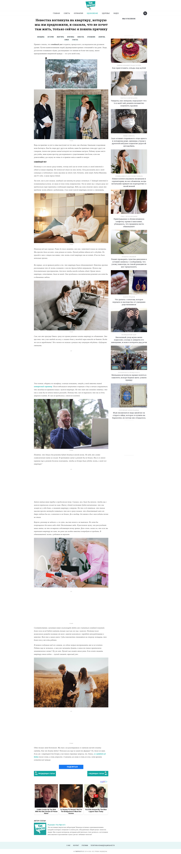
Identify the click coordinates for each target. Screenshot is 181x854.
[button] (46, 58)
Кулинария (78, 13)
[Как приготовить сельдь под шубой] (129, 51)
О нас (68, 845)
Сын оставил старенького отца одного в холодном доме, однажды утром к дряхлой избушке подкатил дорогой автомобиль (129, 142)
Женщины (40, 37)
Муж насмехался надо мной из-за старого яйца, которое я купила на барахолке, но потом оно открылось (129, 415)
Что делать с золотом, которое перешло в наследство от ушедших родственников (128, 302)
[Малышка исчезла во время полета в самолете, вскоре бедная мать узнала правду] (129, 358)
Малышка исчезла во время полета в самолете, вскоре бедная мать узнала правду (128, 377)
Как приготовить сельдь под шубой (129, 68)
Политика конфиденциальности (103, 845)
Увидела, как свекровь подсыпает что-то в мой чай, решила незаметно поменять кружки (129, 103)
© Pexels (71, 140)
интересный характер (43, 386)
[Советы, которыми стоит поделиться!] (90, 5)
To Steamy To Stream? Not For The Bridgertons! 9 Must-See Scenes (71, 811)
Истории (51, 37)
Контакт (76, 845)
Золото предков (129, 297)
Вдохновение (92, 13)
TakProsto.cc (79, 851)
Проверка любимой (129, 257)
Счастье (75, 40)
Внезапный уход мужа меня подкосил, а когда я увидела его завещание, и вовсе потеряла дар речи (129, 339)
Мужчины (70, 37)
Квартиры (60, 37)
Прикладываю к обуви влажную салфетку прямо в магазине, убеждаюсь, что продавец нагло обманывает (129, 223)
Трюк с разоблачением (128, 216)
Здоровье (106, 13)
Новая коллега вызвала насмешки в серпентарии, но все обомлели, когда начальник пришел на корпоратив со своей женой (128, 182)
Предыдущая (46, 773)
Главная (56, 13)
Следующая (96, 773)
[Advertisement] (71, 365)
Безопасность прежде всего (129, 372)
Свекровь (101, 37)
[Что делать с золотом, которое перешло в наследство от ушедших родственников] (129, 283)
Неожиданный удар (129, 335)
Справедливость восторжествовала (129, 176)
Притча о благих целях (128, 98)
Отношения (91, 37)
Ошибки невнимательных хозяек (129, 65)
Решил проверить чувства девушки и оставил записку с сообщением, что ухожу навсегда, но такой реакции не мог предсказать (129, 263)
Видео (116, 13)
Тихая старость (129, 136)
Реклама (85, 845)
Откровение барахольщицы (129, 410)
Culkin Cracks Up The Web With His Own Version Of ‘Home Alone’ (46, 811)
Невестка (80, 37)
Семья (66, 40)
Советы (67, 13)
